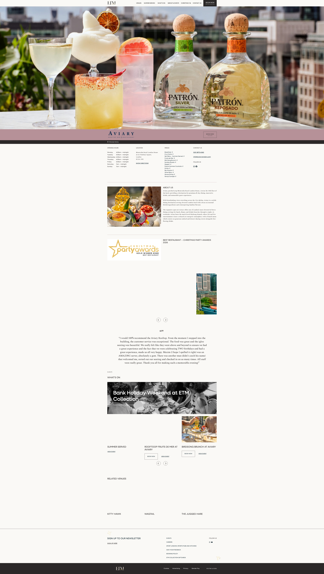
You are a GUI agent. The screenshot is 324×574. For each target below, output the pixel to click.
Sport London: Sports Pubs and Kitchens (181, 546)
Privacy (185, 568)
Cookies (166, 568)
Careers (169, 542)
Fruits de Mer (169, 158)
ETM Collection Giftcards (176, 557)
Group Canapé (170, 176)
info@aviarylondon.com (202, 157)
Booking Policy (172, 553)
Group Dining (169, 174)
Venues (138, 3)
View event (111, 451)
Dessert (167, 164)
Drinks (167, 168)
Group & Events (173, 3)
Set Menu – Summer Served (174, 156)
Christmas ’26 (186, 3)
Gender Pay (196, 568)
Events (168, 538)
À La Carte (168, 154)
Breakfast (168, 152)
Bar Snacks (168, 170)
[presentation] (158, 320)
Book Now (210, 3)
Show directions (142, 163)
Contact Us (197, 3)
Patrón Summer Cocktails (173, 166)
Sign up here (112, 543)
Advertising (176, 568)
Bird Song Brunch (170, 160)
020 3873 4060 (198, 152)
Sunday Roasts (170, 162)
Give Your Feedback (173, 550)
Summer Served (149, 3)
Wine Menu (168, 172)
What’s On (161, 3)
